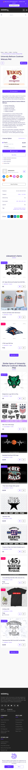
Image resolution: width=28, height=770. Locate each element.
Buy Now (14, 155)
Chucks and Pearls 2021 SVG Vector (11, 312)
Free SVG (3, 726)
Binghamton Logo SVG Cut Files (10, 394)
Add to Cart (15, 151)
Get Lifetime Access (14, 5)
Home (2, 52)
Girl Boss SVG (5, 609)
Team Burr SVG (6, 516)
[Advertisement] (14, 34)
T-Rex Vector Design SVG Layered (10, 486)
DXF (17, 201)
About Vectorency (5, 720)
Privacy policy (19, 722)
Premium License (20, 720)
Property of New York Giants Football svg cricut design (14, 547)
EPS (22, 201)
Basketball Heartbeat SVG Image (10, 455)
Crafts (10, 52)
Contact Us (3, 722)
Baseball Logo (4, 750)
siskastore (6, 284)
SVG (25, 201)
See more (13, 355)
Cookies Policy (19, 726)
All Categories (4, 729)
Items (6, 52)
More (19, 766)
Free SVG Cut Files (5, 745)
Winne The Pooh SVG (6, 747)
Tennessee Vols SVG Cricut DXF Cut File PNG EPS (14, 640)
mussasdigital (7, 426)
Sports (10, 284)
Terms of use (19, 724)
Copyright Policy (19, 729)
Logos (10, 345)
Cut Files (15, 52)
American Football (17, 208)
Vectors (11, 487)
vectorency (6, 457)
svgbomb (6, 642)
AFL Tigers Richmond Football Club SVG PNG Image (14, 282)
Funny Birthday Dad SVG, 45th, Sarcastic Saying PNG (14, 577)
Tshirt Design (22, 209)
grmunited (6, 396)
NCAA (18, 209)
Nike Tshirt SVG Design (8, 424)
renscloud (6, 518)
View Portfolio (14, 184)
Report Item (18, 731)
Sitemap (3, 724)
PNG (20, 201)
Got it (9, 766)
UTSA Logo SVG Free (7, 343)
